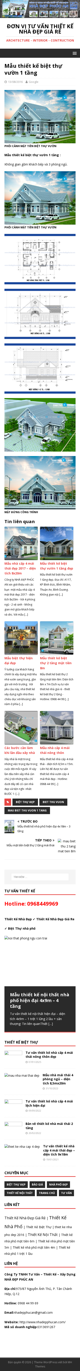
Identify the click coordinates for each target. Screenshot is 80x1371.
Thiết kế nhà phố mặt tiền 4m (34, 1247)
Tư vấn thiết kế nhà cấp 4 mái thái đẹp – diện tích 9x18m (59, 1150)
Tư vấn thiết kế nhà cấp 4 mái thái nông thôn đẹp (49, 1054)
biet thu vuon (53, 802)
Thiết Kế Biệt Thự (38, 1227)
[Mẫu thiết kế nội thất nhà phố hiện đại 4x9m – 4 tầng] (40, 961)
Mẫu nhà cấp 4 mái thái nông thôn (55, 750)
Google (33, 82)
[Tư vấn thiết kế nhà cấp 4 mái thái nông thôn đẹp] (13, 1061)
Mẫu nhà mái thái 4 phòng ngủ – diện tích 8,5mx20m (58, 1079)
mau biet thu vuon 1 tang (27, 810)
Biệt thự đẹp (25, 802)
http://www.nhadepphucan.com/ (42, 1322)
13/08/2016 (15, 82)
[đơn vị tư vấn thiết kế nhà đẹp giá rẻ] (40, 15)
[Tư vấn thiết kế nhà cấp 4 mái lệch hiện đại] (13, 1110)
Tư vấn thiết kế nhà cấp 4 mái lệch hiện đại (49, 1103)
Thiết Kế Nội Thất (43, 1234)
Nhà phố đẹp (58, 1184)
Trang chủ (47, 1193)
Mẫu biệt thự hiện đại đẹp (18, 660)
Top (69, 1360)
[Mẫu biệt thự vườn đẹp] (40, 424)
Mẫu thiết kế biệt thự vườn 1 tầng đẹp (56, 565)
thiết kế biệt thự (21, 1042)
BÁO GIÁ (37, 1184)
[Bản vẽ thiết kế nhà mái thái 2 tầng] (13, 1132)
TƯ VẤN (66, 1193)
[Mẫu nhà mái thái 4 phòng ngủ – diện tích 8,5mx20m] (21, 1075)
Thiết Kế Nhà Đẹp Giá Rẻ (25, 1218)
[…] (50, 1024)
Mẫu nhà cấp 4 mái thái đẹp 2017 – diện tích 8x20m (20, 568)
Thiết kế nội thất (20, 1193)
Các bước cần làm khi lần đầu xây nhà (19, 750)
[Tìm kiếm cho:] (40, 877)
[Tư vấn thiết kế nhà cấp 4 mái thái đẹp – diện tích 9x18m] (22, 1146)
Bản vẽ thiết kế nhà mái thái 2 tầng (49, 1126)
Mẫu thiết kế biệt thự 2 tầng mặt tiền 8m (56, 663)
